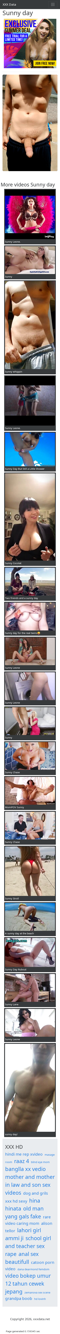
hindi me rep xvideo (24, 1154)
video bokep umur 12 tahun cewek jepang (28, 1283)
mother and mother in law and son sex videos (30, 1184)
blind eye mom (40, 1162)
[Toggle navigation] (52, 4)
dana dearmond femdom (33, 1269)
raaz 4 (21, 1161)
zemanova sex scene (37, 1292)
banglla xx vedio (25, 1168)
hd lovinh (40, 1299)
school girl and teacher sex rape (28, 1246)
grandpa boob (18, 1298)
